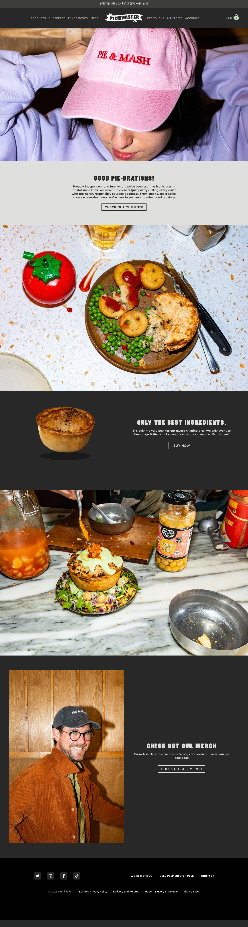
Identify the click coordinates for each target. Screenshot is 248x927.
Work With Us (141, 876)
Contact (207, 876)
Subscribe (57, 18)
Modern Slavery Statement (161, 891)
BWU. (196, 891)
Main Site (174, 18)
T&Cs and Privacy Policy (92, 891)
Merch (96, 18)
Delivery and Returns (126, 891)
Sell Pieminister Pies (177, 876)
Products (38, 18)
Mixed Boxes (78, 18)
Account (192, 18)
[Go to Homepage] (124, 17)
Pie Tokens (155, 18)
